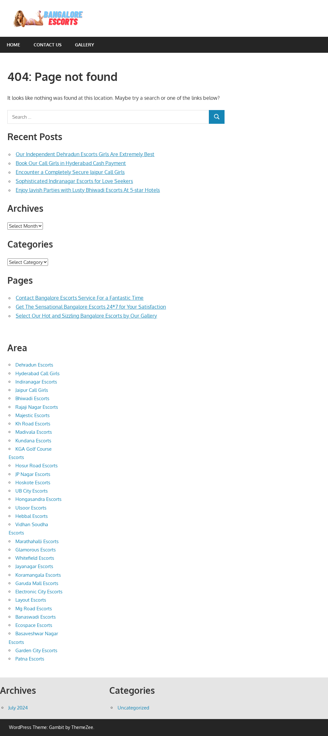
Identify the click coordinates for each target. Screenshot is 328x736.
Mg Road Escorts (33, 608)
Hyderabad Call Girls (37, 373)
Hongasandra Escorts (38, 499)
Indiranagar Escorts (36, 382)
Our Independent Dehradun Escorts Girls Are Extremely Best (85, 154)
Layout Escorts (30, 600)
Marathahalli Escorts (37, 541)
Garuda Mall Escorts (36, 583)
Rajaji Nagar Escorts (36, 407)
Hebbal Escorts (31, 516)
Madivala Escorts (33, 432)
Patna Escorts (29, 659)
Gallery (84, 44)
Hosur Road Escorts (36, 466)
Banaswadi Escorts (35, 617)
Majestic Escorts (32, 415)
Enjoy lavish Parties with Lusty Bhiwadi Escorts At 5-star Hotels (88, 190)
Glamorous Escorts (35, 550)
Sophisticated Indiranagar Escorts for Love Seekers (74, 181)
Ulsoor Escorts (30, 508)
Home (13, 44)
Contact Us (48, 44)
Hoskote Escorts (32, 482)
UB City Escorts (31, 491)
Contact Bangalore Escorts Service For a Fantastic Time (80, 298)
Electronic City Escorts (38, 592)
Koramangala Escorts (38, 575)
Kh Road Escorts (32, 424)
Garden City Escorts (36, 650)
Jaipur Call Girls (31, 390)
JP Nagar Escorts (32, 474)
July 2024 (18, 708)
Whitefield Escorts (34, 558)
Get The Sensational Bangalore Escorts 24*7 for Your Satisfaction (91, 307)
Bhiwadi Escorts (32, 398)
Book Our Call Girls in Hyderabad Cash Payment (71, 163)
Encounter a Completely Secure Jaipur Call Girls (70, 172)
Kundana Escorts (33, 441)
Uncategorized (133, 708)
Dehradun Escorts (34, 365)
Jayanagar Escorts (34, 566)
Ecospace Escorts (33, 625)
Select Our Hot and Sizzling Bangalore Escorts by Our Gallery (86, 316)
